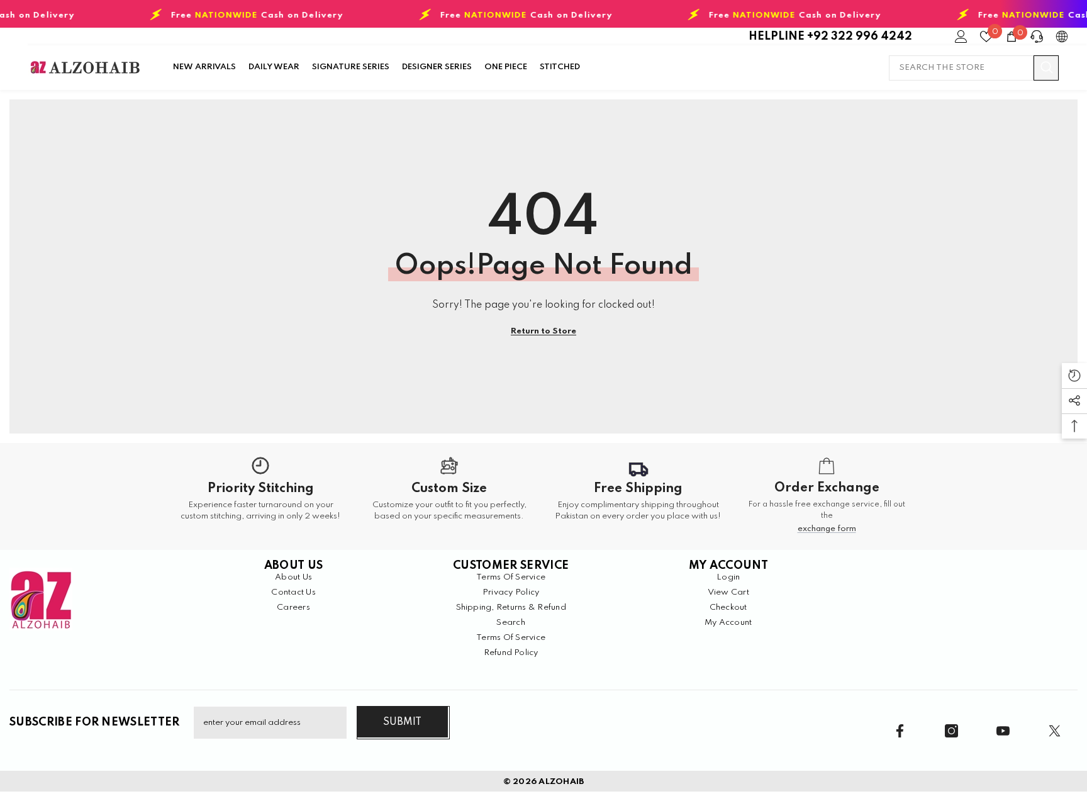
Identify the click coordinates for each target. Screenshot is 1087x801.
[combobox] (961, 68)
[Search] (974, 68)
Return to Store (543, 331)
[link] (260, 496)
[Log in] (961, 36)
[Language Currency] (1062, 36)
